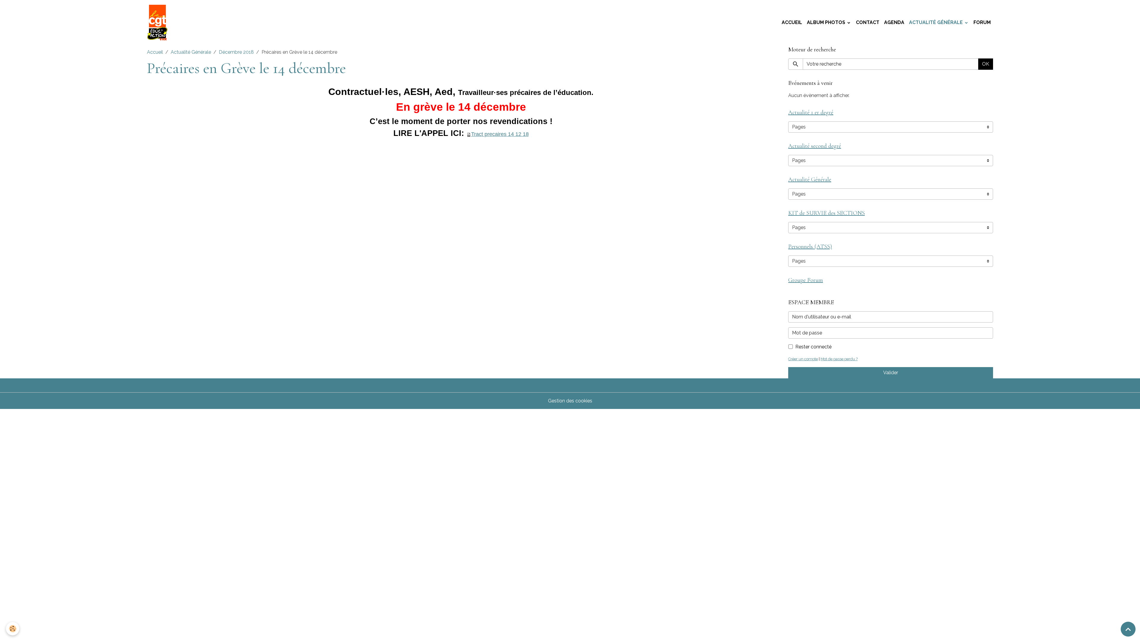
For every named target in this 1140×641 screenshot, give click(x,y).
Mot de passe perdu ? (839, 359)
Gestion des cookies (570, 401)
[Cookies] (12, 628)
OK (985, 64)
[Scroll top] (1128, 629)
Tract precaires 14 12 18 (500, 134)
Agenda (894, 22)
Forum (982, 22)
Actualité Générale (936, 22)
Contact (867, 22)
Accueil (792, 22)
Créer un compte (803, 359)
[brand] (158, 22)
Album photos (826, 22)
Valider (890, 372)
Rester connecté (813, 347)
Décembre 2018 (236, 52)
